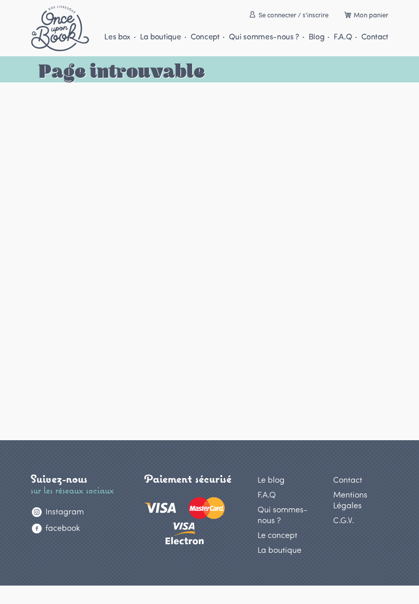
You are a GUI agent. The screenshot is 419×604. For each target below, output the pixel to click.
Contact (374, 36)
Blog (316, 36)
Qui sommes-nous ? (264, 36)
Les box (117, 36)
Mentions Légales (350, 499)
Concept (205, 36)
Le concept (277, 534)
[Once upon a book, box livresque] (60, 28)
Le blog (271, 479)
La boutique (160, 36)
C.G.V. (343, 519)
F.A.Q (343, 36)
